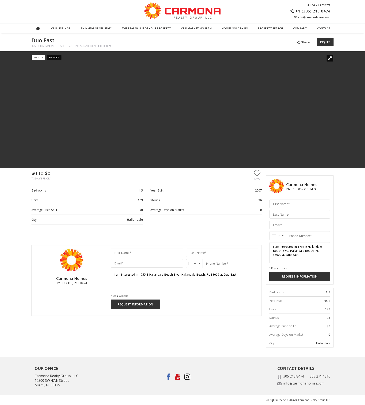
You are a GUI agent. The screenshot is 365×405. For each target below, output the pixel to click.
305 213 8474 (293, 376)
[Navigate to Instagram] (187, 376)
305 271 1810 (320, 376)
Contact (323, 28)
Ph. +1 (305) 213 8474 (72, 283)
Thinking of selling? (96, 28)
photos (38, 57)
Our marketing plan (196, 28)
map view (54, 57)
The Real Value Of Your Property (146, 28)
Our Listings (60, 28)
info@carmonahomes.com (303, 383)
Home (38, 28)
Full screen (330, 58)
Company (300, 28)
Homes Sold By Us (235, 28)
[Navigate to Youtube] (178, 376)
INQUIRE (325, 42)
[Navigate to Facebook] (168, 376)
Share (305, 42)
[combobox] (194, 263)
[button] (257, 175)
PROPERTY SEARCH (270, 28)
